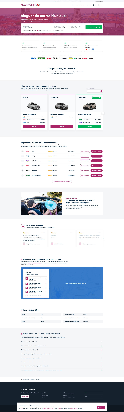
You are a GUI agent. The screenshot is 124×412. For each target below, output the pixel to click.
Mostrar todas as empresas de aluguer (62, 181)
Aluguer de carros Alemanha (34, 263)
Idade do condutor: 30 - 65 (44, 30)
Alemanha (32, 379)
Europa (27, 379)
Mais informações (85, 151)
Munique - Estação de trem (35, 295)
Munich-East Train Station (35, 283)
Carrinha (43, 397)
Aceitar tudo (101, 407)
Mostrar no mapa (32, 280)
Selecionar (34, 126)
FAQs (43, 394)
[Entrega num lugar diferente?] (23, 30)
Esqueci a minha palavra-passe (69, 394)
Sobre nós (44, 392)
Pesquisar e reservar (96, 151)
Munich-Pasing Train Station (35, 291)
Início (24, 379)
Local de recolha (26, 26)
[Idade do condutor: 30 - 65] (37, 30)
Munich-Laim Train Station (35, 287)
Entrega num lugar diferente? (29, 30)
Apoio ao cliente (79, 5)
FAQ (73, 5)
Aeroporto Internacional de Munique (35, 278)
